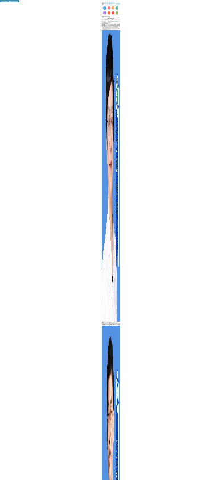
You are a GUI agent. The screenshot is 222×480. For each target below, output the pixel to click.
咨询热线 (115, 19)
